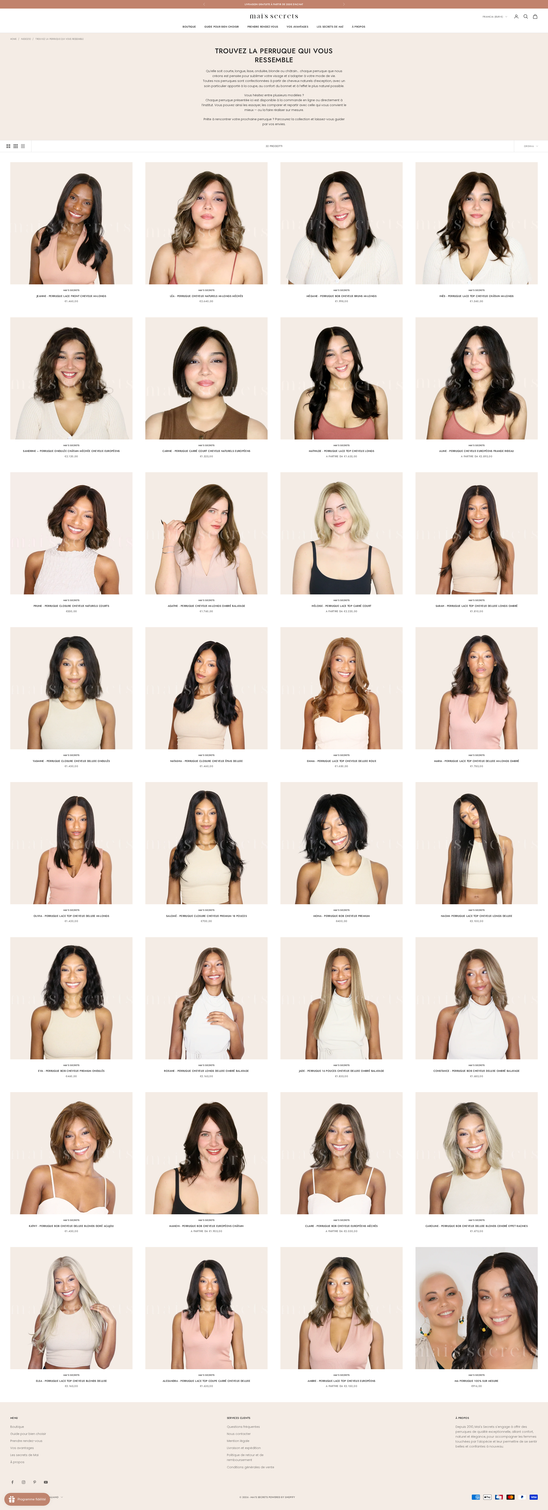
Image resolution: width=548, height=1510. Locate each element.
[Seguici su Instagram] (23, 1482)
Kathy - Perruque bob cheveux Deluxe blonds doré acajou (71, 1226)
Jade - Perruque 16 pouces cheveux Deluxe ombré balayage (341, 1071)
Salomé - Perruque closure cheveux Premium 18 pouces (206, 916)
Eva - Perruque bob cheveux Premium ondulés (71, 1071)
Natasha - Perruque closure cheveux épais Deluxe (206, 761)
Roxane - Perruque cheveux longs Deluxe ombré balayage (206, 1071)
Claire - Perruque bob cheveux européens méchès (341, 1226)
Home (13, 39)
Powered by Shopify (282, 1497)
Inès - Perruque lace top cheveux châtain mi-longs (476, 296)
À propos (358, 27)
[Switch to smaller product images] (16, 146)
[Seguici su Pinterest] (35, 1482)
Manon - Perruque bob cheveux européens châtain (206, 1226)
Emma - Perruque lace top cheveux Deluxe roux (341, 761)
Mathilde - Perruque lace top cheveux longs (341, 451)
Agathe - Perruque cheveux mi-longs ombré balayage (206, 606)
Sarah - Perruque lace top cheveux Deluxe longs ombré (477, 606)
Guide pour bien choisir (221, 27)
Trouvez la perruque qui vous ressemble (59, 39)
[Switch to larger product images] (8, 146)
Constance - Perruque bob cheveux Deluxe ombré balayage (476, 1071)
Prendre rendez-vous (262, 27)
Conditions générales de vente (250, 1467)
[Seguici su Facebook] (12, 1482)
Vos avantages (297, 27)
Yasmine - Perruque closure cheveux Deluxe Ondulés (71, 761)
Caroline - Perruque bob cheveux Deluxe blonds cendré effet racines (477, 1226)
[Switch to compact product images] (23, 146)
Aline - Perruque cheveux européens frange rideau (476, 451)
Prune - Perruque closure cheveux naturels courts (71, 606)
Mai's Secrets (71, 290)
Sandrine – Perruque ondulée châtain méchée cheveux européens (71, 451)
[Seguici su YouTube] (46, 1482)
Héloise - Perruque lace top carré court (341, 606)
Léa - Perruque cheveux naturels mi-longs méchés (206, 296)
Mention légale (238, 1441)
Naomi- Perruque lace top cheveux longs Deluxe (476, 916)
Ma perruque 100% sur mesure (477, 1381)
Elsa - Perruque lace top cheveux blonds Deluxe (71, 1381)
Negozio (26, 39)
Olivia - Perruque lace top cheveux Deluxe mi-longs (71, 916)
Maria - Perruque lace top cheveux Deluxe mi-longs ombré (476, 761)
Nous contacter (239, 1434)
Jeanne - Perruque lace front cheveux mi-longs (71, 296)
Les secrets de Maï (330, 27)
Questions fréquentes (243, 1427)
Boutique (189, 27)
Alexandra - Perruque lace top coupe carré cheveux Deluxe (206, 1381)
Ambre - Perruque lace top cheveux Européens (341, 1381)
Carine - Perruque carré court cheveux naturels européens (206, 451)
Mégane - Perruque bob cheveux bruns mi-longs (342, 296)
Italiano (53, 1497)
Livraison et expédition (244, 1448)
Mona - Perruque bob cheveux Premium (341, 916)
